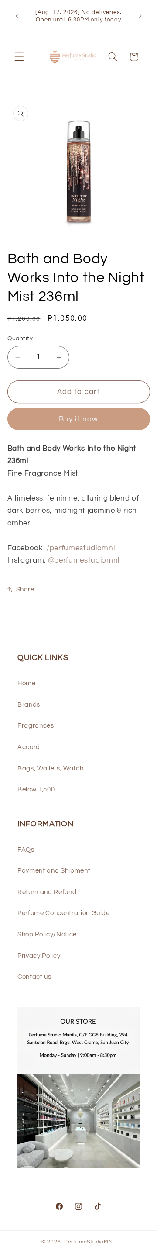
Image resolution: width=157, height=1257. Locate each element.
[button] (19, 56)
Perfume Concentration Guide (63, 912)
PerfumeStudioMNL (90, 1242)
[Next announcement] (140, 16)
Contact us (34, 976)
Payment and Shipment (53, 870)
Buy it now (78, 419)
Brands (28, 704)
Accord (28, 746)
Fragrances (35, 725)
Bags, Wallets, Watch (50, 768)
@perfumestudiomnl (83, 560)
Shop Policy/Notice (47, 934)
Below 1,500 (36, 789)
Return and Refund (46, 891)
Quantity (20, 338)
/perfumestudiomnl (81, 548)
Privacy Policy (38, 955)
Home (26, 683)
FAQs (25, 849)
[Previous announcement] (17, 16)
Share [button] (25, 589)
